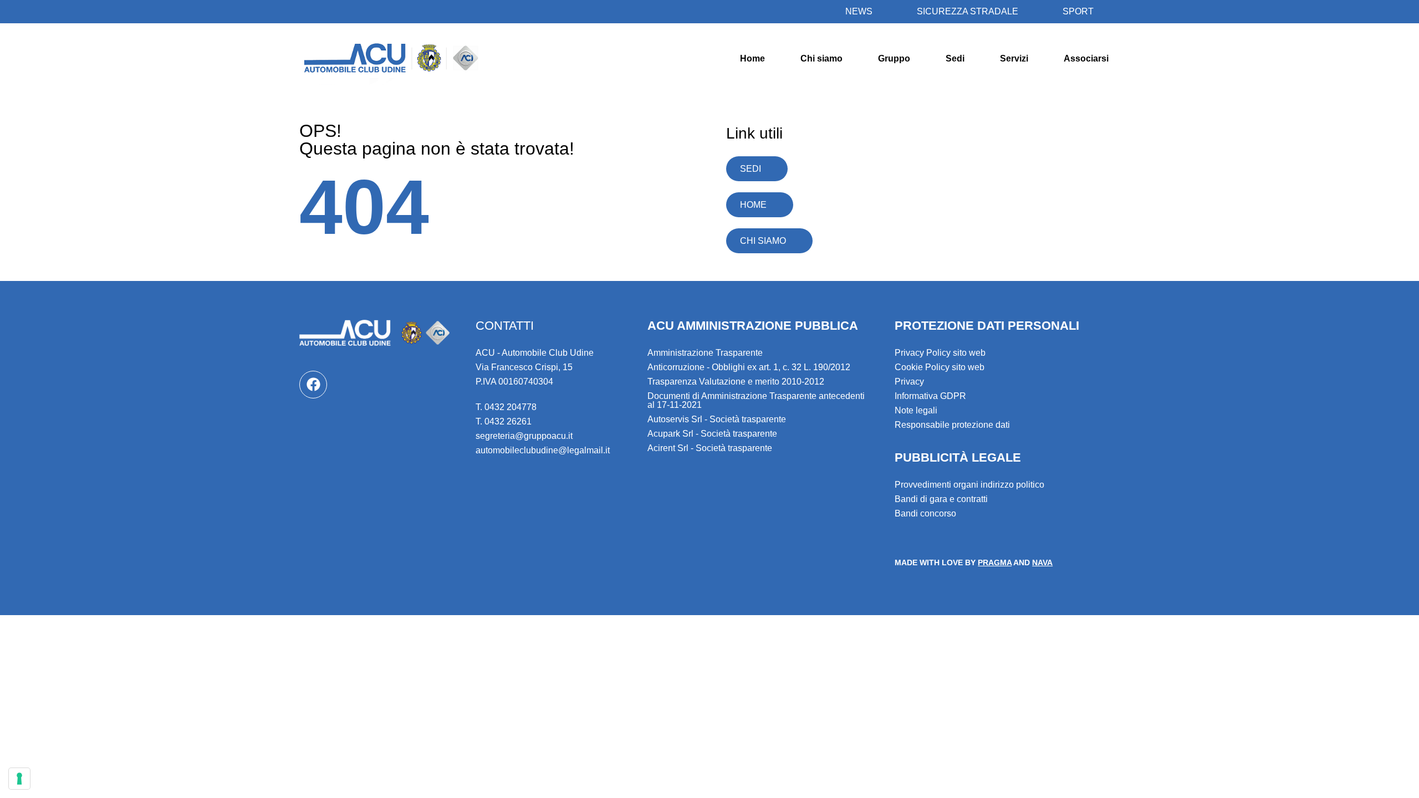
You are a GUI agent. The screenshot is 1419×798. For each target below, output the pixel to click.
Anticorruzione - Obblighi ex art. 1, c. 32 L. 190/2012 (748, 367)
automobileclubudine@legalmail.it (543, 450)
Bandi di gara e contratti (941, 499)
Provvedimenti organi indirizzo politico (969, 484)
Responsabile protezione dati (952, 424)
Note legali (916, 410)
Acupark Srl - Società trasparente (712, 433)
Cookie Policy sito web (939, 367)
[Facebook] (313, 384)
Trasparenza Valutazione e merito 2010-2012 (735, 381)
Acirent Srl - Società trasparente (709, 448)
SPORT (1078, 11)
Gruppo (894, 58)
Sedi (955, 58)
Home (752, 58)
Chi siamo (821, 58)
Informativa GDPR (930, 396)
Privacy (909, 381)
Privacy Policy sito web (940, 352)
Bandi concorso (925, 513)
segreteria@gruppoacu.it (524, 436)
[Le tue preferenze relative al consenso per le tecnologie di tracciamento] (19, 778)
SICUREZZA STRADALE (967, 11)
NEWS (858, 11)
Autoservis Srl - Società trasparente (716, 419)
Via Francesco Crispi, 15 (524, 367)
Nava (1042, 562)
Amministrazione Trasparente (705, 352)
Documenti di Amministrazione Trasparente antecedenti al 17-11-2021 (756, 400)
